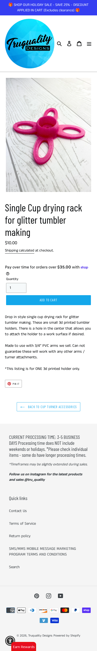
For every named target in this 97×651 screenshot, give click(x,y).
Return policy (19, 536)
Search (14, 567)
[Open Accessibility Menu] (10, 641)
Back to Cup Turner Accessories (52, 407)
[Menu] (89, 43)
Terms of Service (22, 523)
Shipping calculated (19, 250)
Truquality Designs (40, 635)
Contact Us (18, 511)
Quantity (12, 279)
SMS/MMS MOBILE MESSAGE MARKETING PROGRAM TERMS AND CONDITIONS (42, 551)
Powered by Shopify (66, 635)
